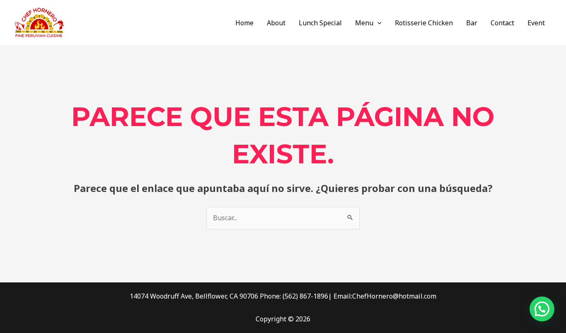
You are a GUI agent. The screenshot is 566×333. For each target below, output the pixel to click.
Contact (502, 22)
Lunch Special (320, 22)
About (276, 22)
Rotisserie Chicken (424, 22)
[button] (377, 22)
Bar (471, 22)
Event (536, 22)
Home (244, 22)
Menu (364, 22)
